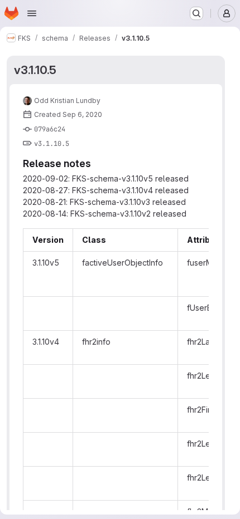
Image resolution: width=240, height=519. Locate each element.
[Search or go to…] (196, 13)
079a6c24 (49, 129)
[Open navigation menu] (32, 13)
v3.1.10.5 (35, 70)
